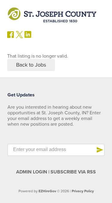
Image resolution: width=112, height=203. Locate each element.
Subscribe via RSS (73, 172)
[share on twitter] (19, 37)
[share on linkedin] (28, 37)
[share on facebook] (10, 37)
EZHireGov (47, 191)
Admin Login (31, 172)
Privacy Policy (83, 191)
